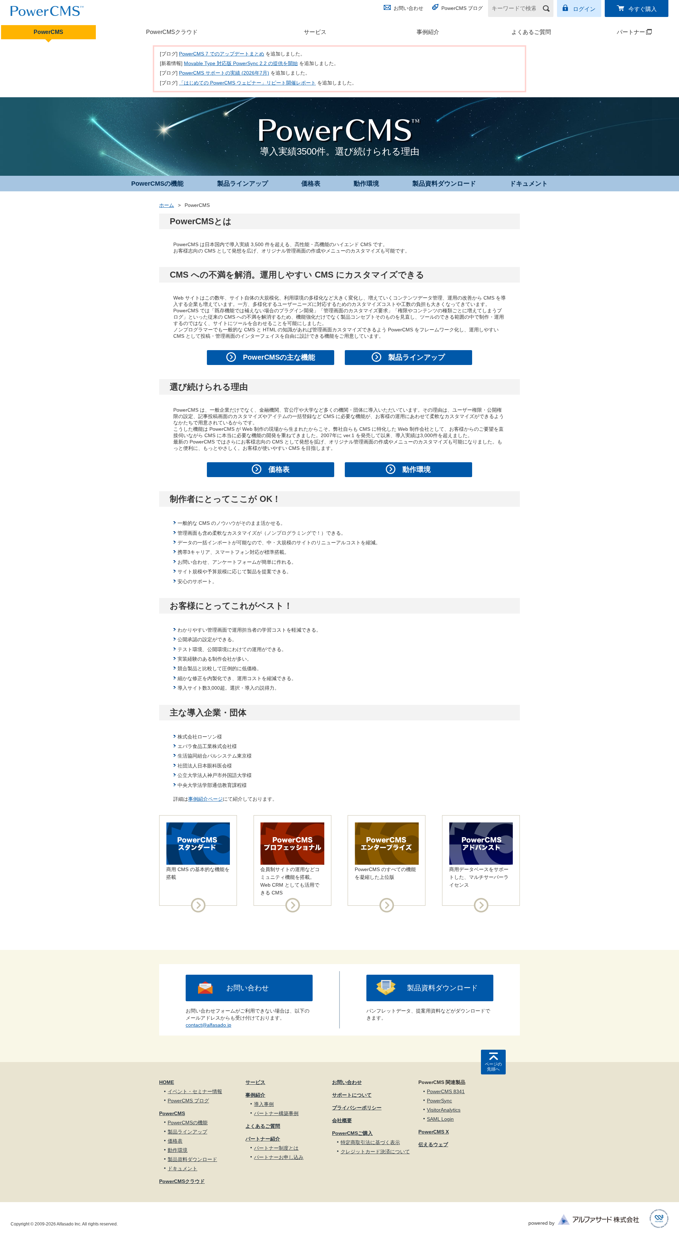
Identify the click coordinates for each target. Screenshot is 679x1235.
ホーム (166, 205)
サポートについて (352, 1095)
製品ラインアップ (242, 183)
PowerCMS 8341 (446, 1091)
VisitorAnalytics (443, 1110)
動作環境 (366, 183)
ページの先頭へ (493, 1067)
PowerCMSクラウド (172, 32)
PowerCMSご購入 (352, 1133)
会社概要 (342, 1120)
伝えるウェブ (433, 1144)
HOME (166, 1082)
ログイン (584, 9)
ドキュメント (529, 183)
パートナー (617, 32)
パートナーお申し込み (278, 1157)
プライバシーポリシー (357, 1108)
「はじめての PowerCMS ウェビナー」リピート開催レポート (247, 83)
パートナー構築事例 (276, 1113)
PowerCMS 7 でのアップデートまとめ (221, 54)
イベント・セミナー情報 (195, 1091)
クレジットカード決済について (375, 1151)
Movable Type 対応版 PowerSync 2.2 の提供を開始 (241, 63)
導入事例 (264, 1104)
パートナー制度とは (276, 1148)
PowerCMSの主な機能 (279, 357)
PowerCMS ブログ (462, 8)
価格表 (310, 183)
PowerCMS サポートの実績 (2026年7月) (224, 73)
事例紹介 (428, 32)
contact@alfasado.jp (208, 1025)
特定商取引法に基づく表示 (370, 1142)
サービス (315, 32)
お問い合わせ (408, 8)
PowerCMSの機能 (157, 183)
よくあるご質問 (531, 32)
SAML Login (440, 1119)
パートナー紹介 (262, 1139)
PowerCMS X (433, 1132)
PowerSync (439, 1100)
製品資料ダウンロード (444, 183)
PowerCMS (48, 32)
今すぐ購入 (642, 9)
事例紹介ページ (205, 799)
